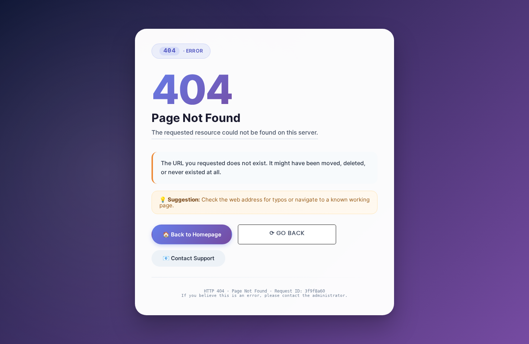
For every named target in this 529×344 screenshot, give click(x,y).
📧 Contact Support (188, 258)
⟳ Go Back (287, 233)
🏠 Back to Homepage (192, 234)
